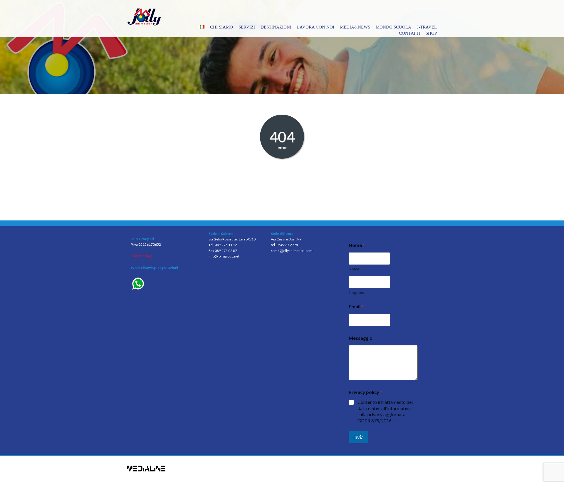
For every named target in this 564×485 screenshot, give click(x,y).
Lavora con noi (315, 27)
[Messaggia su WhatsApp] (165, 284)
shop (431, 33)
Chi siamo (221, 27)
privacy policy (141, 256)
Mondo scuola (393, 27)
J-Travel (427, 27)
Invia (358, 437)
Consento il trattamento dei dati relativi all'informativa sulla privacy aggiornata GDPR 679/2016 (385, 411)
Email (356, 306)
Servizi (247, 27)
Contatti (409, 33)
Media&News (355, 27)
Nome (354, 268)
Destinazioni (276, 27)
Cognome (358, 292)
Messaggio (360, 338)
